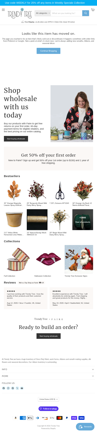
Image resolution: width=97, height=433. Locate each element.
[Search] (85, 13)
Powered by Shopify (48, 428)
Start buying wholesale (16, 139)
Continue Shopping (48, 51)
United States (47, 399)
